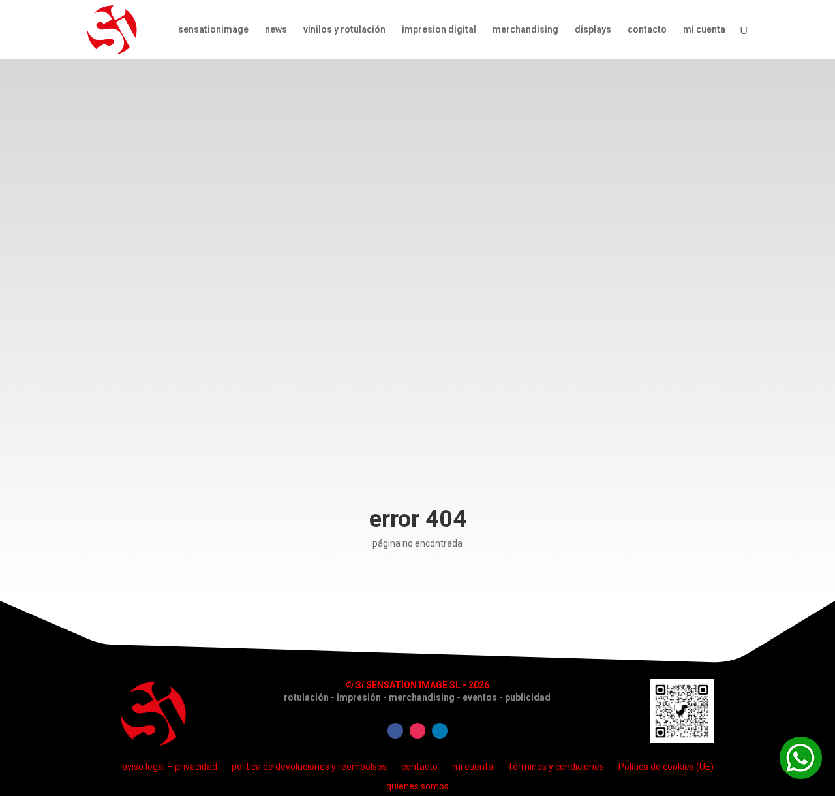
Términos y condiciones (556, 766)
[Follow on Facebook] (395, 731)
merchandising (525, 30)
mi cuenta (704, 30)
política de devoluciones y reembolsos (309, 766)
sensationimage (213, 30)
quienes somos (417, 786)
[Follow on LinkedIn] (440, 731)
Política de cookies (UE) (666, 766)
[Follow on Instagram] (417, 731)
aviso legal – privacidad (169, 766)
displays (593, 30)
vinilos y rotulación (344, 30)
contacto (647, 30)
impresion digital (439, 30)
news (276, 30)
